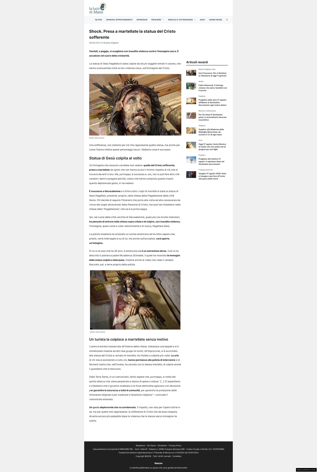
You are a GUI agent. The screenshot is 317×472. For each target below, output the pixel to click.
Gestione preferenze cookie (306, 470)
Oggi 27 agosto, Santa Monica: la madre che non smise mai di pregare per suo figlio (212, 147)
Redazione (140, 445)
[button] (227, 19)
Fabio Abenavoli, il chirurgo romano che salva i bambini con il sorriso (213, 88)
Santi (202, 20)
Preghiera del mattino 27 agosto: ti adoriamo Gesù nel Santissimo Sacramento (211, 161)
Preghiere (156, 20)
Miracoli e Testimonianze (180, 20)
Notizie (98, 20)
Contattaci (176, 456)
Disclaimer (162, 445)
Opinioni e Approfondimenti (119, 20)
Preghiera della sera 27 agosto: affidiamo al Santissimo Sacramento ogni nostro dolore (213, 102)
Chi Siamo (151, 445)
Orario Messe (215, 20)
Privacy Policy (175, 445)
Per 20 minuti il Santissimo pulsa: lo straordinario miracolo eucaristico (212, 117)
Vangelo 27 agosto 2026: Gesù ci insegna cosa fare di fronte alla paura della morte (212, 176)
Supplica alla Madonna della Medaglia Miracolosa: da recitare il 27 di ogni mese (211, 132)
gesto (96, 407)
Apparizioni (141, 20)
